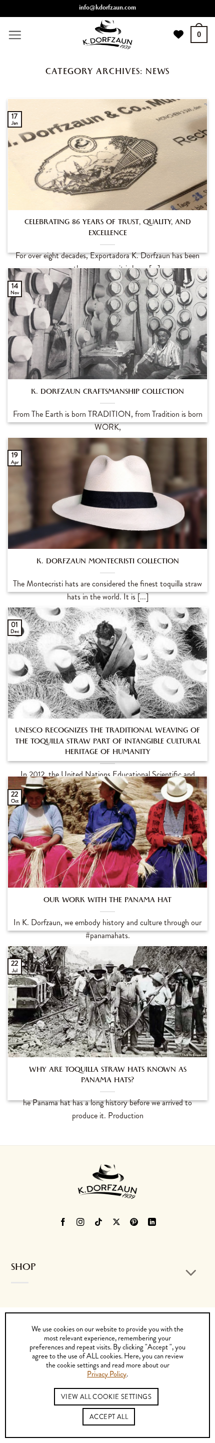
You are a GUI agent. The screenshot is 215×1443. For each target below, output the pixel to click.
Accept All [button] (109, 1416)
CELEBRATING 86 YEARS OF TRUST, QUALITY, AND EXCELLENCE (107, 228)
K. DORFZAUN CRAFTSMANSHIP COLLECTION (107, 392)
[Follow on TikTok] (98, 1223)
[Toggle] (191, 1273)
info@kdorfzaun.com (107, 9)
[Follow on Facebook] (62, 1223)
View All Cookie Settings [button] (106, 1396)
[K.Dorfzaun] (107, 34)
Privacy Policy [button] (106, 1374)
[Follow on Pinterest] (134, 1223)
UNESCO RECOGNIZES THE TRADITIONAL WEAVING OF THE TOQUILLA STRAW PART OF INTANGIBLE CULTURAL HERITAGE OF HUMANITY (107, 742)
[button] (15, 35)
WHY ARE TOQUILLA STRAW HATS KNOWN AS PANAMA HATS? (107, 1075)
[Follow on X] (116, 1223)
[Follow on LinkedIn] (152, 1223)
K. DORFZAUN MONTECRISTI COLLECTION (107, 562)
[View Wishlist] (179, 35)
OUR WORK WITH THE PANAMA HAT (108, 901)
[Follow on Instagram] (80, 1223)
